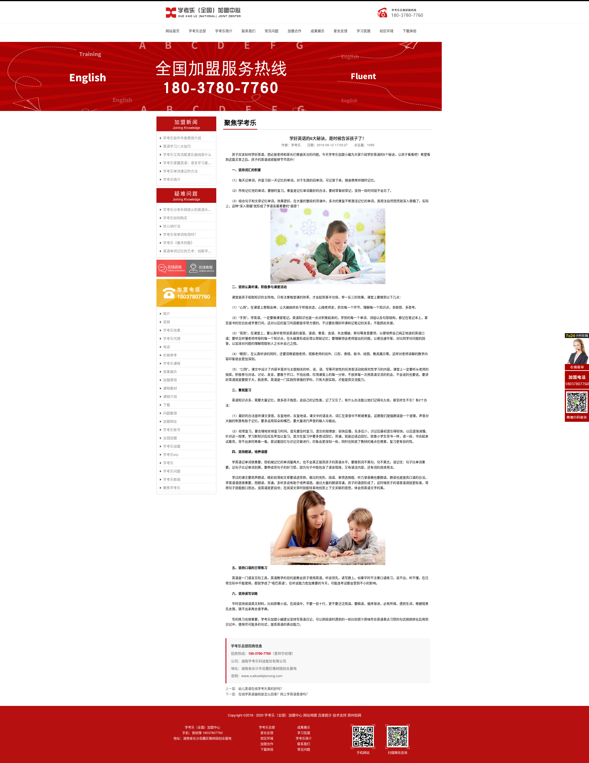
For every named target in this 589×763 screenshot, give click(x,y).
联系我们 (248, 30)
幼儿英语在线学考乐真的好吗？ (260, 688)
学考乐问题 (171, 471)
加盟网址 (170, 421)
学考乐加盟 (171, 446)
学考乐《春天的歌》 (178, 242)
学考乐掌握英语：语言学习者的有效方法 (194, 162)
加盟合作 (294, 30)
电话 (166, 346)
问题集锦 (170, 413)
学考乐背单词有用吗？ (180, 234)
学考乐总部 (197, 30)
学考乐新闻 (171, 479)
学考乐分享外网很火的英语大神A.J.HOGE (195, 209)
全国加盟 (170, 437)
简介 (166, 313)
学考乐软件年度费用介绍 (182, 137)
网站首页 (172, 30)
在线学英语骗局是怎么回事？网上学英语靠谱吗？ (273, 694)
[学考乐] (203, 12)
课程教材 (170, 388)
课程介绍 (170, 396)
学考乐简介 (223, 30)
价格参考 (170, 354)
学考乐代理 (171, 338)
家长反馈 (340, 30)
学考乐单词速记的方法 (180, 171)
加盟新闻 (186, 121)
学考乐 (168, 462)
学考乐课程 (171, 363)
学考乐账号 (171, 429)
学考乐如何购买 (175, 217)
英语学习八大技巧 (177, 146)
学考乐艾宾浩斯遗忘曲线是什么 (187, 154)
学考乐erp (170, 454)
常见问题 (271, 30)
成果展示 (317, 30)
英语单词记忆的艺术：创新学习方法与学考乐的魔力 (203, 250)
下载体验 (409, 30)
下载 (166, 404)
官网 (166, 321)
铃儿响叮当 (171, 226)
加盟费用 (170, 379)
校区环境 (386, 30)
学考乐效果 (171, 330)
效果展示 (170, 371)
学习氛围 (363, 30)
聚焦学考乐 (171, 487)
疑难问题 (186, 193)
